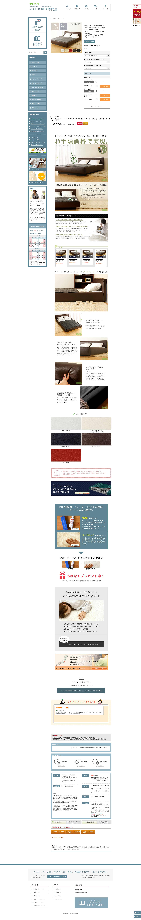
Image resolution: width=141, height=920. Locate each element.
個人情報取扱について (37, 144)
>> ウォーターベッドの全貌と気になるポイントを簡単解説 (81, 690)
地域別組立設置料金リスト (38, 131)
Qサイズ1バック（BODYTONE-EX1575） (99, 260)
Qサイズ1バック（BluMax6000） (86, 259)
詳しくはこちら (69, 786)
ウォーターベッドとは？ (37, 119)
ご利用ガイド (34, 137)
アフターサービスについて (38, 123)
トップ (51, 18)
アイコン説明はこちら (57, 837)
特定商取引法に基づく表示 (38, 142)
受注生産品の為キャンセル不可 (93, 65)
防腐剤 (60, 802)
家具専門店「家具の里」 (37, 169)
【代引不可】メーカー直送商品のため (95, 59)
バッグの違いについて (37, 128)
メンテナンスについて (37, 121)
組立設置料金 (88, 53)
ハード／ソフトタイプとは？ (38, 126)
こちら (43, 875)
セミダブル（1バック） (59, 18)
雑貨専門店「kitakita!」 (37, 182)
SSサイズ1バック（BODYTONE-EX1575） (60, 260)
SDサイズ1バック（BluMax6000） (73, 259)
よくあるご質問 (35, 139)
